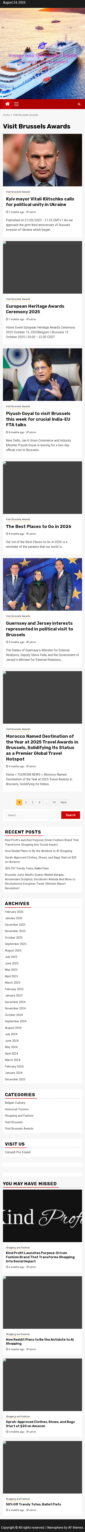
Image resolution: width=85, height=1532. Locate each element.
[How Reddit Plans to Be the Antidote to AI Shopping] (42, 1302)
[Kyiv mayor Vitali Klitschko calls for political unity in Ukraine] (42, 160)
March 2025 (12, 982)
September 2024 (15, 1021)
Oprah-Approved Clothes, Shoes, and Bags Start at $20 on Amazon (40, 1424)
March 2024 (12, 1060)
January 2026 (13, 918)
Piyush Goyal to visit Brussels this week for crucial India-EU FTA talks (38, 419)
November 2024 (15, 1008)
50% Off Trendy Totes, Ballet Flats (27, 868)
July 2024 (11, 1034)
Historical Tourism (17, 1109)
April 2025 (11, 976)
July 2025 (11, 957)
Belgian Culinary (15, 1103)
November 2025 (15, 931)
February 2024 (14, 1066)
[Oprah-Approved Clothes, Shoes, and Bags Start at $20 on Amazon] (42, 1385)
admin (32, 212)
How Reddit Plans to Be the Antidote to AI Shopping (38, 851)
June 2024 (11, 1040)
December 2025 (15, 924)
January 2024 (13, 1073)
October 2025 (14, 937)
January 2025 (13, 995)
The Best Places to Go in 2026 (38, 526)
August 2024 (13, 1028)
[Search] (79, 104)
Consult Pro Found (17, 1152)
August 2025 (13, 950)
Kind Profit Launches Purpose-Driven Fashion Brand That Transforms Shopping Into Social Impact (40, 1257)
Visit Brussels (14, 1122)
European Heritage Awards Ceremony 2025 (35, 309)
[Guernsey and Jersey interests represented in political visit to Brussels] (42, 584)
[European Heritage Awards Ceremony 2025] (42, 267)
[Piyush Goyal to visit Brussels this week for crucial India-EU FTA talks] (42, 374)
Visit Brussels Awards (18, 192)
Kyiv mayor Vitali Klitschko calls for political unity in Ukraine (40, 201)
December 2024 (15, 1002)
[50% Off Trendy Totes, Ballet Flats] (42, 1467)
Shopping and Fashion (19, 1115)
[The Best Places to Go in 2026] (42, 487)
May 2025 (11, 970)
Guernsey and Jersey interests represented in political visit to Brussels (39, 629)
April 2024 (11, 1053)
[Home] (7, 104)
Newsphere (55, 1527)
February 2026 (14, 912)
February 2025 (14, 989)
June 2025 (11, 963)
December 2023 (15, 1079)
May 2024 (11, 1047)
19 (54, 802)
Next (64, 802)
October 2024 (14, 1015)
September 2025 (15, 944)
